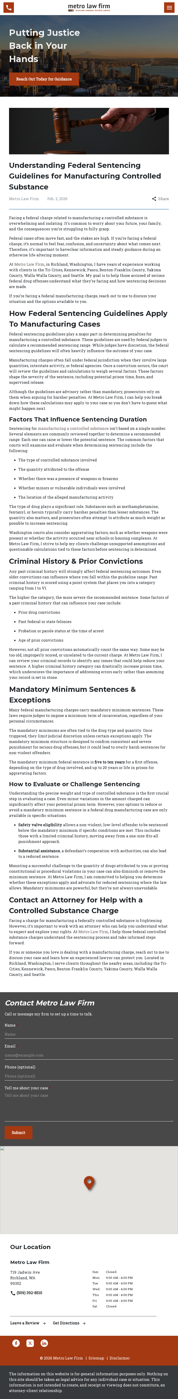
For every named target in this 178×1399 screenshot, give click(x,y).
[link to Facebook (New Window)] (16, 1343)
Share (163, 198)
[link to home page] (89, 7)
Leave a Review (25, 1322)
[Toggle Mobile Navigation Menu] (169, 7)
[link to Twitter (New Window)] (30, 1343)
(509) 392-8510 (29, 1292)
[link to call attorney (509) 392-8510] (8, 7)
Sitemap (96, 1358)
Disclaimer (120, 1358)
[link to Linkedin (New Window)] (44, 1343)
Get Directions (66, 1322)
